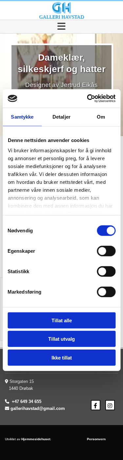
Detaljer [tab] (61, 116)
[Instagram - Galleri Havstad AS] (110, 405)
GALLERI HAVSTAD (61, 16)
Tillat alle (61, 320)
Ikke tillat (61, 357)
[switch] (106, 250)
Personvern (96, 439)
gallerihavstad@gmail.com (37, 408)
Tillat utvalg (61, 339)
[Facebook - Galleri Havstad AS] (96, 405)
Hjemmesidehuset (35, 439)
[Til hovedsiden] (61, 8)
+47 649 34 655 (26, 401)
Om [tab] (101, 116)
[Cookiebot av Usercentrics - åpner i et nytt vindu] (87, 98)
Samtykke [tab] (22, 116)
